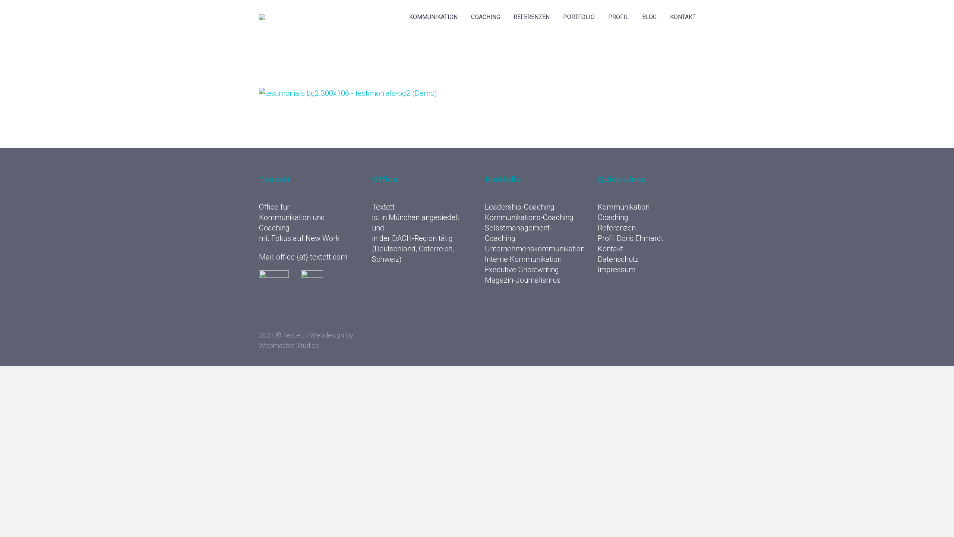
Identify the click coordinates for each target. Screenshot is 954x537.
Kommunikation (433, 17)
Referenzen (532, 17)
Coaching (485, 17)
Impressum (616, 269)
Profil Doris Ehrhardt (630, 238)
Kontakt (683, 17)
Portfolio (579, 17)
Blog (649, 17)
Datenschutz (618, 259)
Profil (618, 17)
